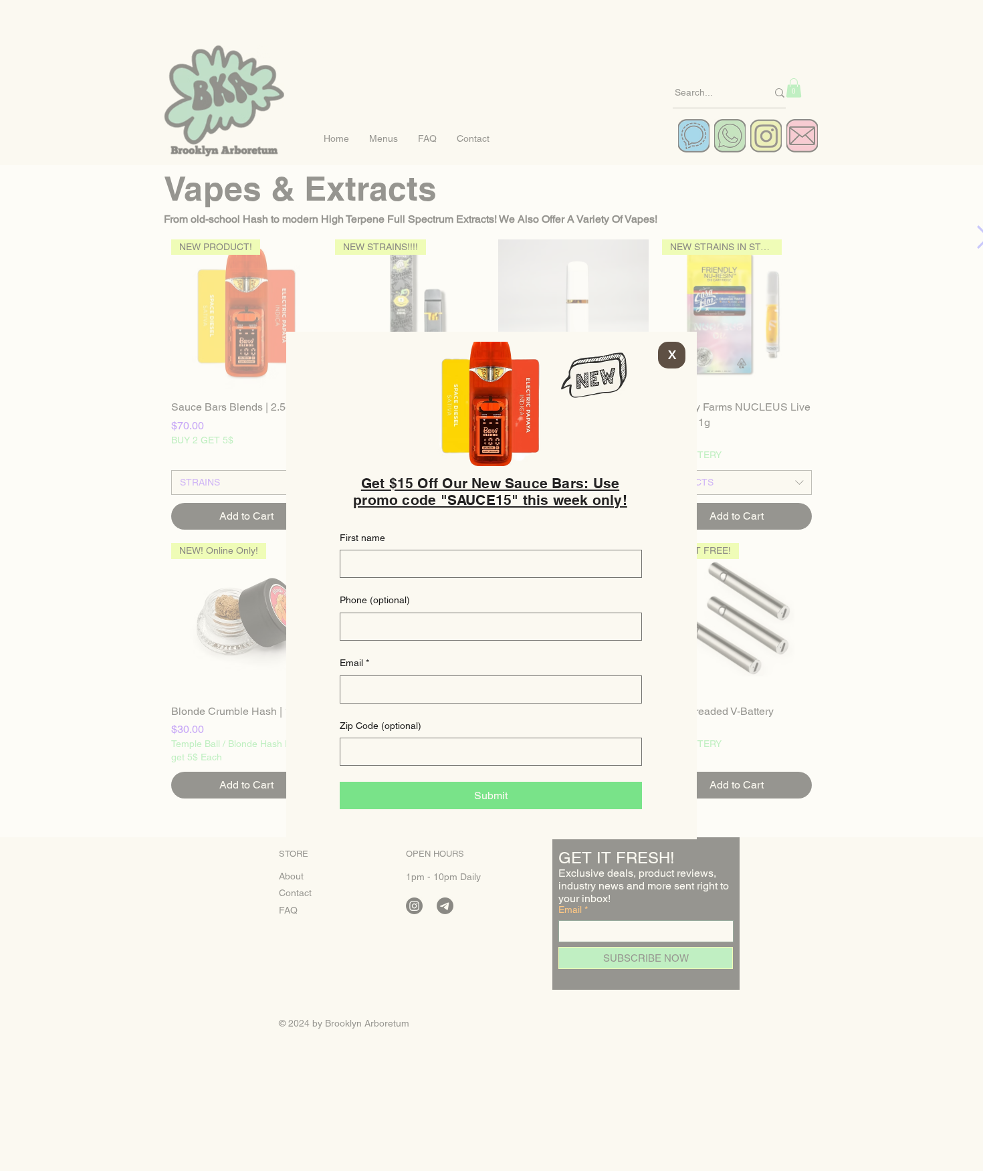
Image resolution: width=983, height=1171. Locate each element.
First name (362, 537)
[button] (671, 355)
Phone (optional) (375, 600)
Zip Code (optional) (380, 725)
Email (354, 662)
